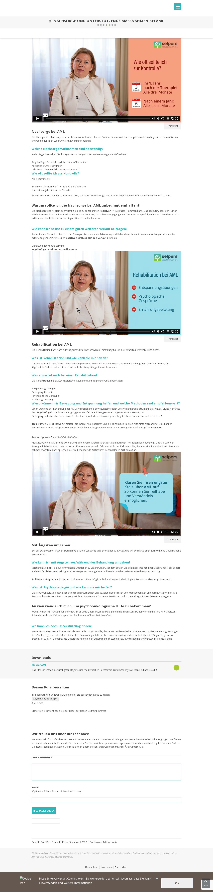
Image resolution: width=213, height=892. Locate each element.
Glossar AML (39, 665)
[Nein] (157, 878)
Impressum (106, 867)
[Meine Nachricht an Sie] (180, 22)
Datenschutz (121, 867)
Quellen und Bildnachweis (103, 842)
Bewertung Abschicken (45, 698)
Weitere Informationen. (78, 883)
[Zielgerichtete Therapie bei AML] (32, 22)
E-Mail (35, 787)
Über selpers (91, 867)
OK (177, 883)
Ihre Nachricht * (42, 757)
